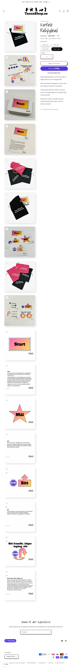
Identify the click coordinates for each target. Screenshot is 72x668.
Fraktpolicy (50, 662)
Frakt (49, 38)
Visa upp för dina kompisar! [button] (50, 109)
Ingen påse (56, 49)
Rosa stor (46, 45)
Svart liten (46, 49)
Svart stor (57, 45)
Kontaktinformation (59, 662)
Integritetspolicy (42, 662)
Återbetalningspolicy (32, 662)
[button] (4, 11)
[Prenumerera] (50, 632)
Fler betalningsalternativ (54, 72)
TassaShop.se (11, 662)
